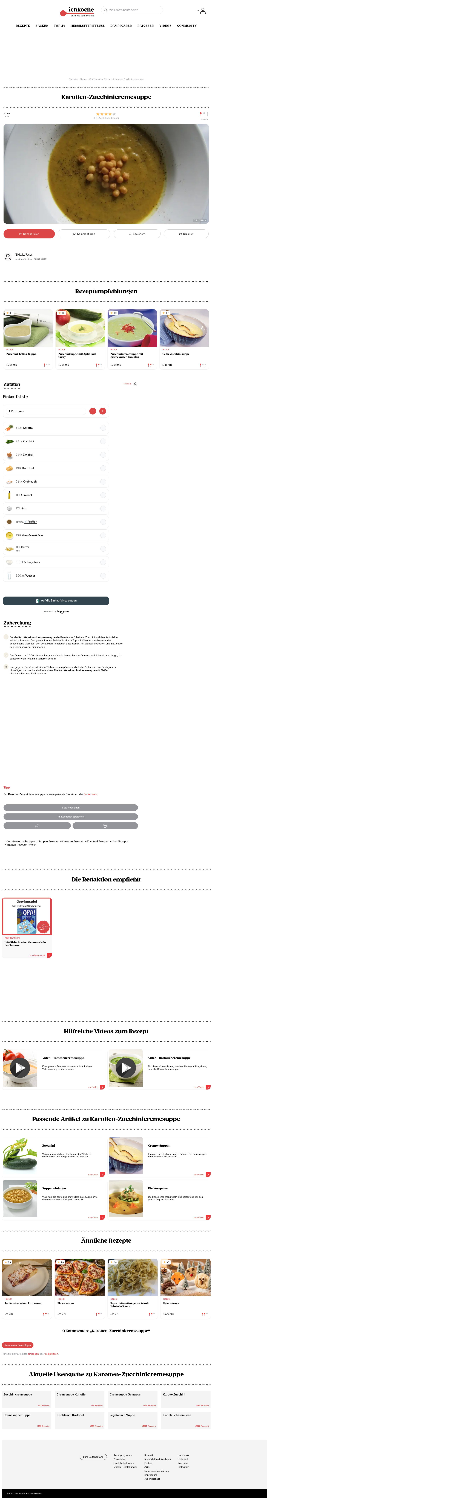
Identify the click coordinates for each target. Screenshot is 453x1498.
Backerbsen (90, 794)
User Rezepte (120, 841)
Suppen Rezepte (48, 841)
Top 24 (59, 26)
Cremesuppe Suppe (17, 1415)
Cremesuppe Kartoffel (71, 1394)
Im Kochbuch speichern (71, 816)
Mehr (32, 844)
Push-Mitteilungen (124, 1463)
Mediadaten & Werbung (157, 1459)
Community (187, 26)
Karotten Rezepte (72, 841)
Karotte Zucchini (174, 1394)
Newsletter (120, 1459)
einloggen (33, 1353)
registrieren (51, 1353)
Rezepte (23, 26)
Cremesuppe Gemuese (125, 1394)
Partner (148, 1463)
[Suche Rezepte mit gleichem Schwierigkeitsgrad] (204, 114)
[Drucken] (105, 825)
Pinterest (183, 1459)
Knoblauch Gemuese (177, 1415)
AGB (147, 1466)
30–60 (7, 114)
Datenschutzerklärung (156, 1470)
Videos (165, 26)
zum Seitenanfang (93, 1456)
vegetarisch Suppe (122, 1415)
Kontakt (148, 1455)
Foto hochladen (71, 807)
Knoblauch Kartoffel (70, 1415)
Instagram (183, 1466)
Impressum (150, 1474)
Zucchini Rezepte (97, 841)
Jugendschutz (152, 1478)
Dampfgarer (121, 26)
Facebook (183, 1455)
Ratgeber (145, 26)
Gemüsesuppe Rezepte (21, 841)
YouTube (183, 1463)
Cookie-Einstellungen (125, 1467)
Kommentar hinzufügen (18, 1345)
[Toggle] (201, 11)
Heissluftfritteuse (88, 26)
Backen (42, 26)
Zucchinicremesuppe (18, 1394)
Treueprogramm (123, 1455)
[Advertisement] (106, 991)
